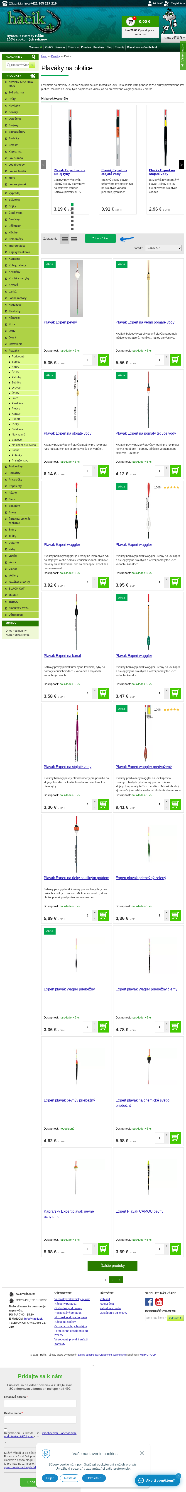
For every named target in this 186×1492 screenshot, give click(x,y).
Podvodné (18, 356)
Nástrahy (15, 311)
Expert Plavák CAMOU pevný (139, 1211)
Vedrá (12, 562)
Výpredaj (14, 193)
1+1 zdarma (16, 92)
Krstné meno (12, 1413)
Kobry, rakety (17, 265)
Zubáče (16, 382)
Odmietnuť (94, 1478)
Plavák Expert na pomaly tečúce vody (146, 433)
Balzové (17, 439)
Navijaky (14, 105)
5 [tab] (72, 221)
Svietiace (17, 429)
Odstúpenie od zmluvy (113, 1312)
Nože (12, 324)
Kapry (15, 367)
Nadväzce (15, 304)
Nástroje (14, 317)
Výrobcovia (16, 614)
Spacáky (14, 505)
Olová (12, 337)
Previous (43, 164)
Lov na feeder (17, 171)
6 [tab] (72, 225)
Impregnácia (17, 245)
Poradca (86, 47)
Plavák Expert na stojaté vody (114, 172)
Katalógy (98, 47)
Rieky (15, 424)
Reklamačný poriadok (67, 1312)
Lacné (16, 450)
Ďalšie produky (112, 1266)
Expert (16, 419)
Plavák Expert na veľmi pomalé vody (145, 322)
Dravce (16, 387)
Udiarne (14, 542)
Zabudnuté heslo (110, 1308)
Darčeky (14, 219)
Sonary (13, 112)
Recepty (120, 47)
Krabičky (14, 272)
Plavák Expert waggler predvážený (144, 767)
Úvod (44, 56)
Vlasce (13, 569)
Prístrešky (15, 479)
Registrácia (178, 3)
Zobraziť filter (100, 238)
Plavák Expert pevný (60, 322)
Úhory (15, 393)
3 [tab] (72, 213)
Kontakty (59, 1344)
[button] (178, 1476)
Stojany (13, 125)
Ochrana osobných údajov (70, 1326)
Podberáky (16, 466)
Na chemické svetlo (24, 445)
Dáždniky (15, 226)
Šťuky (15, 372)
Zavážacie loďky (19, 582)
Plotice (16, 408)
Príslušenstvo (20, 460)
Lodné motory (18, 298)
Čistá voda (15, 212)
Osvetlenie (15, 344)
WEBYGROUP (148, 1354)
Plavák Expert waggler (62, 545)
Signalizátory (17, 131)
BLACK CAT (16, 588)
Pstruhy (16, 377)
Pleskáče (17, 403)
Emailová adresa (15, 1397)
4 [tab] (72, 217)
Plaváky (55, 56)
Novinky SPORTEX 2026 (21, 84)
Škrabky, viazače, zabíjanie (20, 521)
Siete (12, 499)
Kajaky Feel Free (19, 252)
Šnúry (12, 529)
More (12, 177)
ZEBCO (13, 601)
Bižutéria (14, 199)
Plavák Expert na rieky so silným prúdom (76, 878)
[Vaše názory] (183, 55)
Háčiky (13, 232)
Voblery (13, 575)
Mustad (13, 595)
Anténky (17, 455)
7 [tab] (72, 229)
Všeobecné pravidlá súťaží (71, 1339)
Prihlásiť (157, 3)
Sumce (16, 361)
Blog (109, 47)
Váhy (12, 549)
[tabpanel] (70, 159)
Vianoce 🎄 (36, 47)
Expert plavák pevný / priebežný (69, 1100)
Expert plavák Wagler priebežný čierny (146, 989)
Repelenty (15, 486)
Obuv (12, 331)
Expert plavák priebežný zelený (141, 878)
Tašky (12, 536)
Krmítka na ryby (19, 278)
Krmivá (13, 285)
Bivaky (13, 145)
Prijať (50, 1478)
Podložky (14, 473)
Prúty (12, 99)
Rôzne (13, 492)
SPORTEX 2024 (19, 608)
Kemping (14, 258)
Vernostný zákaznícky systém (72, 1299)
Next (181, 164)
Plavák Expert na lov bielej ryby (69, 172)
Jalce (15, 398)
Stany (12, 512)
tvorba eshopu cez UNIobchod (95, 1354)
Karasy (16, 413)
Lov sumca (16, 158)
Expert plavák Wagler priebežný (69, 989)
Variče (13, 555)
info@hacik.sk (33, 1318)
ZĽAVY (49, 47)
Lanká (13, 291)
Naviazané (18, 434)
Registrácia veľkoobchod (142, 47)
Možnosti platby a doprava (70, 1317)
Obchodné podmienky (68, 1308)
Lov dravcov (17, 164)
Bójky (12, 206)
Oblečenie (15, 118)
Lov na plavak (18, 184)
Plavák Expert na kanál (62, 656)
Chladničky (16, 239)
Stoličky (14, 138)
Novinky (60, 47)
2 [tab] (72, 208)
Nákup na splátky (65, 1321)
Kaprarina (15, 151)
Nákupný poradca (65, 1303)
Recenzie (73, 47)
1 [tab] (72, 204)
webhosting (119, 1354)
